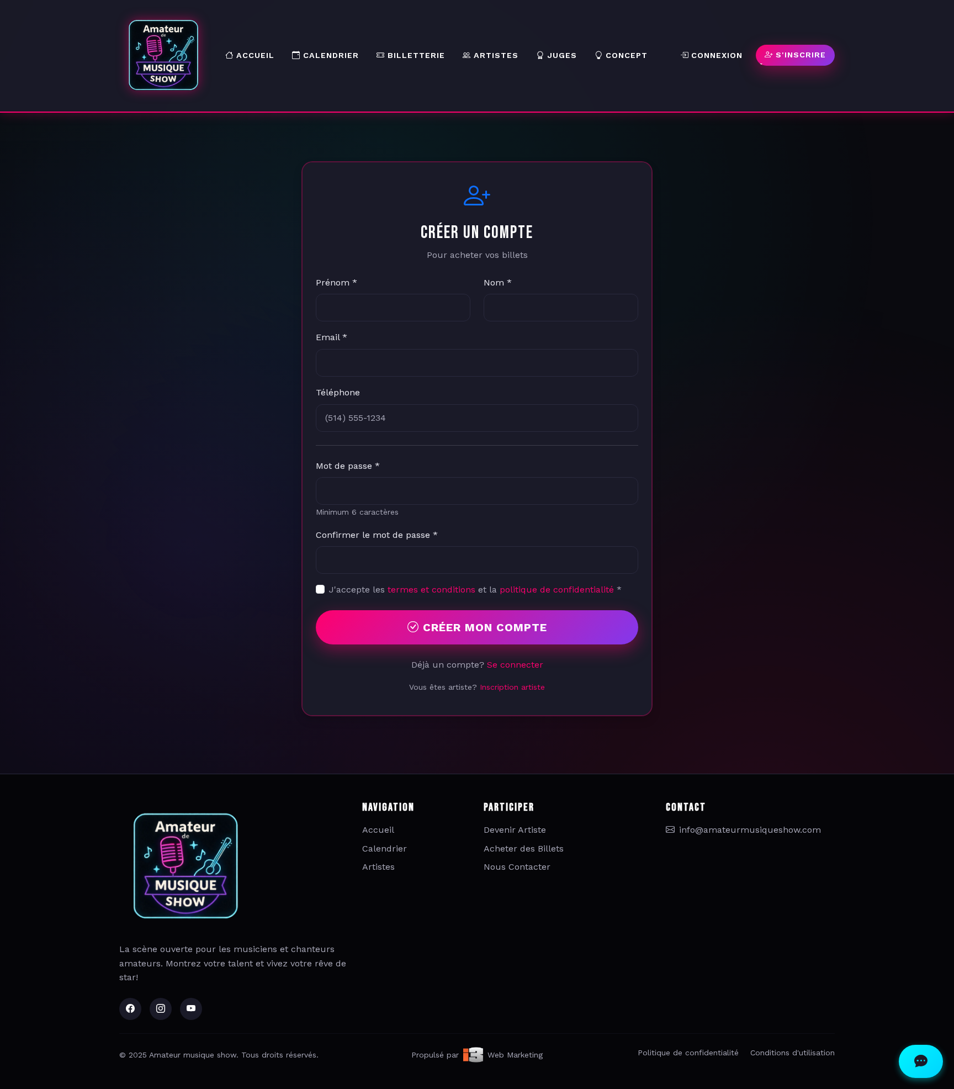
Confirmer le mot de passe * (377, 535)
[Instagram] (161, 1009)
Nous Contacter (517, 866)
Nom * (498, 282)
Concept (625, 55)
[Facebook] (130, 1009)
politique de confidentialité (557, 589)
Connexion (715, 55)
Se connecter (515, 664)
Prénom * (336, 282)
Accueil (254, 55)
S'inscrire (799, 54)
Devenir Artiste (515, 829)
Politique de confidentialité (688, 1052)
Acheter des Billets (524, 848)
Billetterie (415, 55)
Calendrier (329, 55)
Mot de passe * (348, 466)
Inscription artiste (512, 687)
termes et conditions (431, 589)
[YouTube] (191, 1009)
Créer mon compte (483, 627)
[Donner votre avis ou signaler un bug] (921, 1061)
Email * (331, 337)
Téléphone (338, 392)
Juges (560, 55)
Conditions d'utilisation (792, 1052)
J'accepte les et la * (475, 589)
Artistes (494, 55)
